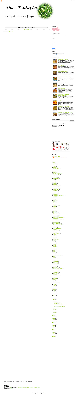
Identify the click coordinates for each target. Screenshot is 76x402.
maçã (54, 241)
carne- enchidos (55, 189)
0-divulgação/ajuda (56, 168)
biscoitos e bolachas (56, 185)
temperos (54, 289)
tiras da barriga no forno (62, 65)
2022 (54, 318)
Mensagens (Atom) (10, 31)
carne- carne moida (56, 188)
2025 (54, 314)
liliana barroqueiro (57, 156)
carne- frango (55, 190)
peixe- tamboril (55, 273)
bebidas (54, 184)
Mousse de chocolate (57, 302)
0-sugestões (55, 172)
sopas (54, 285)
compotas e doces (56, 205)
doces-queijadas (56, 222)
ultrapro (54, 294)
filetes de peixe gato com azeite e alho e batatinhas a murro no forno (64, 95)
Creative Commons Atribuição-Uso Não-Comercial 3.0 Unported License (28, 387)
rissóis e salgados (56, 283)
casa (54, 199)
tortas (54, 290)
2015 (54, 326)
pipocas (54, 279)
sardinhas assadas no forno (62, 82)
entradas (54, 229)
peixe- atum (55, 258)
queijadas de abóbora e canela (63, 71)
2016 (54, 325)
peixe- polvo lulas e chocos (57, 268)
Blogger (44, 393)
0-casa (54, 162)
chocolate (54, 202)
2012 (54, 330)
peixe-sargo (55, 278)
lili (10, 387)
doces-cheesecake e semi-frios (58, 217)
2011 (54, 332)
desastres (54, 210)
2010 (54, 333)
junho (55, 309)
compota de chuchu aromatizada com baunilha (65, 112)
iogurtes (54, 234)
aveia (54, 180)
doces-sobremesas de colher (58, 224)
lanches (54, 235)
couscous (54, 206)
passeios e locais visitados (57, 255)
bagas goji (55, 182)
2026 (54, 299)
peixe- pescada (55, 267)
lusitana (54, 240)
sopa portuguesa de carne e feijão (63, 106)
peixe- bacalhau (55, 260)
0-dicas (54, 166)
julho (55, 308)
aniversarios (55, 177)
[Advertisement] (70, 357)
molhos (54, 249)
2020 (54, 321)
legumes (54, 238)
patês (54, 256)
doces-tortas (55, 227)
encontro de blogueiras (57, 228)
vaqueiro (54, 295)
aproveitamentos (56, 178)
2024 (54, 315)
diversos (54, 211)
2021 (54, 319)
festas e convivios (56, 230)
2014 (54, 328)
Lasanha (54, 236)
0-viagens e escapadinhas (57, 173)
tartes (54, 288)
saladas (54, 284)
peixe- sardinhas (56, 272)
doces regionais (55, 213)
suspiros (54, 286)
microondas (55, 246)
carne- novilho (55, 191)
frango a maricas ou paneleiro (63, 59)
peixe (54, 257)
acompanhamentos (56, 174)
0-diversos (55, 167)
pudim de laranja (60, 100)
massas (54, 245)
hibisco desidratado (56, 233)
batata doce (55, 183)
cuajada (54, 208)
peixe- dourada (55, 263)
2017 (54, 323)
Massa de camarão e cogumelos (59, 306)
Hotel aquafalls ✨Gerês (58, 303)
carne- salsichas (55, 194)
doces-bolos (55, 216)
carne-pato (55, 196)
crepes (54, 207)
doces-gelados (55, 218)
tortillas (54, 291)
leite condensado (56, 239)
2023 (54, 316)
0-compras (55, 163)
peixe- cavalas (55, 262)
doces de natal (55, 212)
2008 (54, 336)
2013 (54, 329)
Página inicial (26, 29)
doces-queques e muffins (57, 223)
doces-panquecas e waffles (57, 219)
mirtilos (54, 247)
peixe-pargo (55, 274)
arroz (54, 179)
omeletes (54, 252)
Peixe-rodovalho (55, 277)
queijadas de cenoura (61, 88)
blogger (12, 388)
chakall (54, 201)
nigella (54, 251)
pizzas (54, 280)
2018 (54, 322)
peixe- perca (55, 266)
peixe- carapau (55, 261)
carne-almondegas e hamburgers (58, 195)
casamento (55, 200)
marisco (54, 244)
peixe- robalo (55, 269)
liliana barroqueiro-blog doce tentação (60, 157)
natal (54, 250)
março (55, 312)
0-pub (54, 171)
